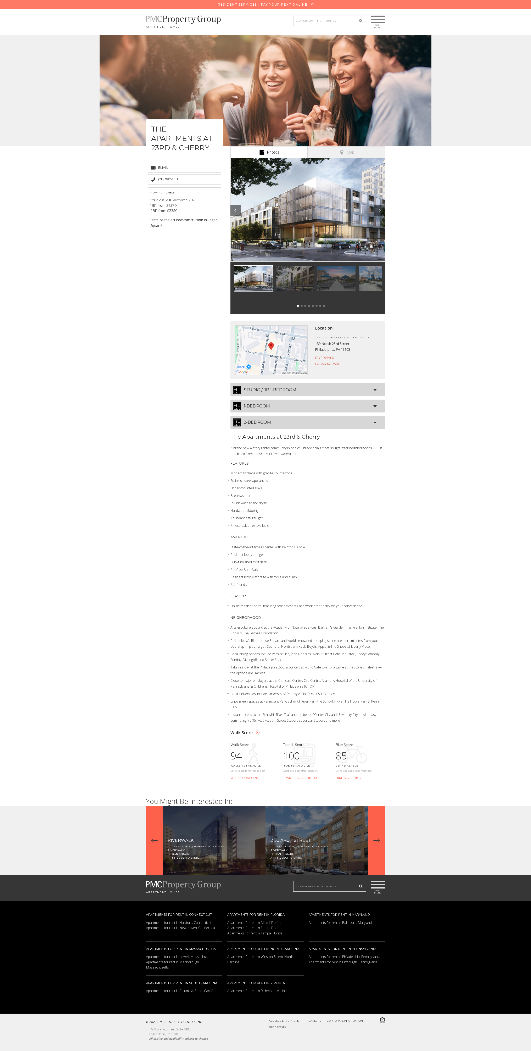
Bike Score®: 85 (349, 778)
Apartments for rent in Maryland (339, 915)
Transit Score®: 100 (300, 778)
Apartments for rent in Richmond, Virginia (257, 990)
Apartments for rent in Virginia (256, 983)
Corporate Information (345, 1020)
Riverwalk (324, 358)
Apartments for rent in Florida (256, 915)
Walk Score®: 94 (244, 778)
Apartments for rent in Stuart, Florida (254, 927)
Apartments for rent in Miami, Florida (254, 922)
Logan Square (327, 364)
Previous (235, 210)
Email (163, 168)
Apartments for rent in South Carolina (181, 983)
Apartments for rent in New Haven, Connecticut (181, 927)
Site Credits (277, 1027)
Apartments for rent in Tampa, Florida (255, 933)
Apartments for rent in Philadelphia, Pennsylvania (344, 956)
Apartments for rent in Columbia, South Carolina (181, 990)
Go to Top (517, 1038)
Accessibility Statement (286, 1020)
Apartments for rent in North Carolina (263, 949)
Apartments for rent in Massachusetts (181, 949)
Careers (315, 1020)
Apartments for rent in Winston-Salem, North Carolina (260, 959)
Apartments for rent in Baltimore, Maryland (340, 922)
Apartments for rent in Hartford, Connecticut (178, 922)
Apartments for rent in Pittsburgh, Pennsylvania (343, 962)
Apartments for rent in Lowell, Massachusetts (179, 956)
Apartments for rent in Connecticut (179, 915)
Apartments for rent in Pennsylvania (342, 949)
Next (379, 210)
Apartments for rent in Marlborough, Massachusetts (173, 965)
